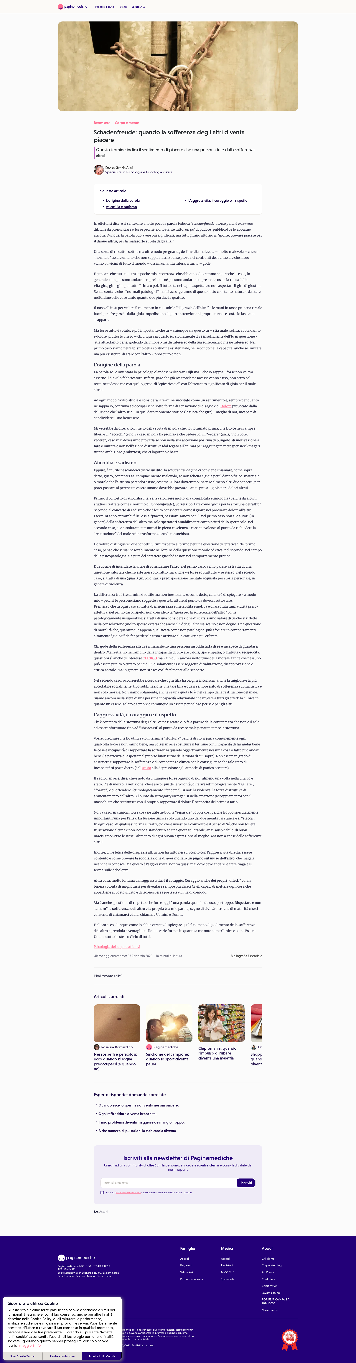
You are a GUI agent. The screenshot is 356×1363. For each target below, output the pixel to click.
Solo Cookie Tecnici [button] (22, 1356)
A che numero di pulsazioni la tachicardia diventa (137, 1131)
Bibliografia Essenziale (246, 956)
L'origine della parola (123, 200)
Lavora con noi (271, 1292)
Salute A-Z (138, 6)
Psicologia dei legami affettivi (117, 947)
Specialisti (227, 1279)
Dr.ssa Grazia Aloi (119, 168)
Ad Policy (268, 1272)
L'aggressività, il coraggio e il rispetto (218, 200)
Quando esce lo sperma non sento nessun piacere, (138, 1105)
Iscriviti (246, 1183)
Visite (123, 6)
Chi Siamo (268, 1258)
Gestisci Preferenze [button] (62, 1356)
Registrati (186, 1265)
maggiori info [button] (30, 1345)
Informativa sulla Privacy (128, 1192)
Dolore (225, 406)
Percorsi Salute (104, 6)
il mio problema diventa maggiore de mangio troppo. (141, 1122)
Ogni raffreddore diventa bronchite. (127, 1114)
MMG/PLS (227, 1272)
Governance (270, 1310)
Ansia (146, 768)
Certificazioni (270, 1285)
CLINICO (150, 658)
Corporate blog (272, 1265)
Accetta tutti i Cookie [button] (102, 1356)
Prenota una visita (191, 1279)
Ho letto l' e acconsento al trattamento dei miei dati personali (149, 1192)
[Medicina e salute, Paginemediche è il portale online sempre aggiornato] (72, 7)
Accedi (184, 1258)
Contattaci (268, 1279)
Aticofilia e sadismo (121, 207)
